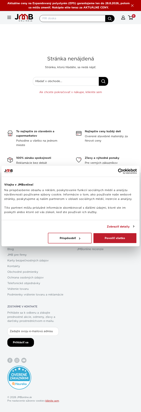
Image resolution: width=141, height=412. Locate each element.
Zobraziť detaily (118, 226)
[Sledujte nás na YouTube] (23, 360)
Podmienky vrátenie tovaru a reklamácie (35, 294)
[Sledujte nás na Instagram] (16, 360)
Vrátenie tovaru (18, 289)
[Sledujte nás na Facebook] (9, 360)
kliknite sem (52, 401)
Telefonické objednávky (23, 283)
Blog (10, 249)
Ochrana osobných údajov (25, 277)
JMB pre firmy (17, 255)
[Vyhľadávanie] (109, 18)
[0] (130, 17)
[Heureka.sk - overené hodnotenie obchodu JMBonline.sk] (19, 367)
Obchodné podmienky (22, 272)
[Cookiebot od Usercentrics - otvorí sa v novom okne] (121, 171)
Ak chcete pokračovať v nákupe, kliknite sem (70, 92)
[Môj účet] (123, 18)
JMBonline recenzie (90, 249)
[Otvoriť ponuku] (9, 17)
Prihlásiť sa (20, 342)
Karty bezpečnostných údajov (28, 260)
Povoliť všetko (115, 238)
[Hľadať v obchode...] (103, 81)
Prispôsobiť (68, 238)
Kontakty (13, 266)
